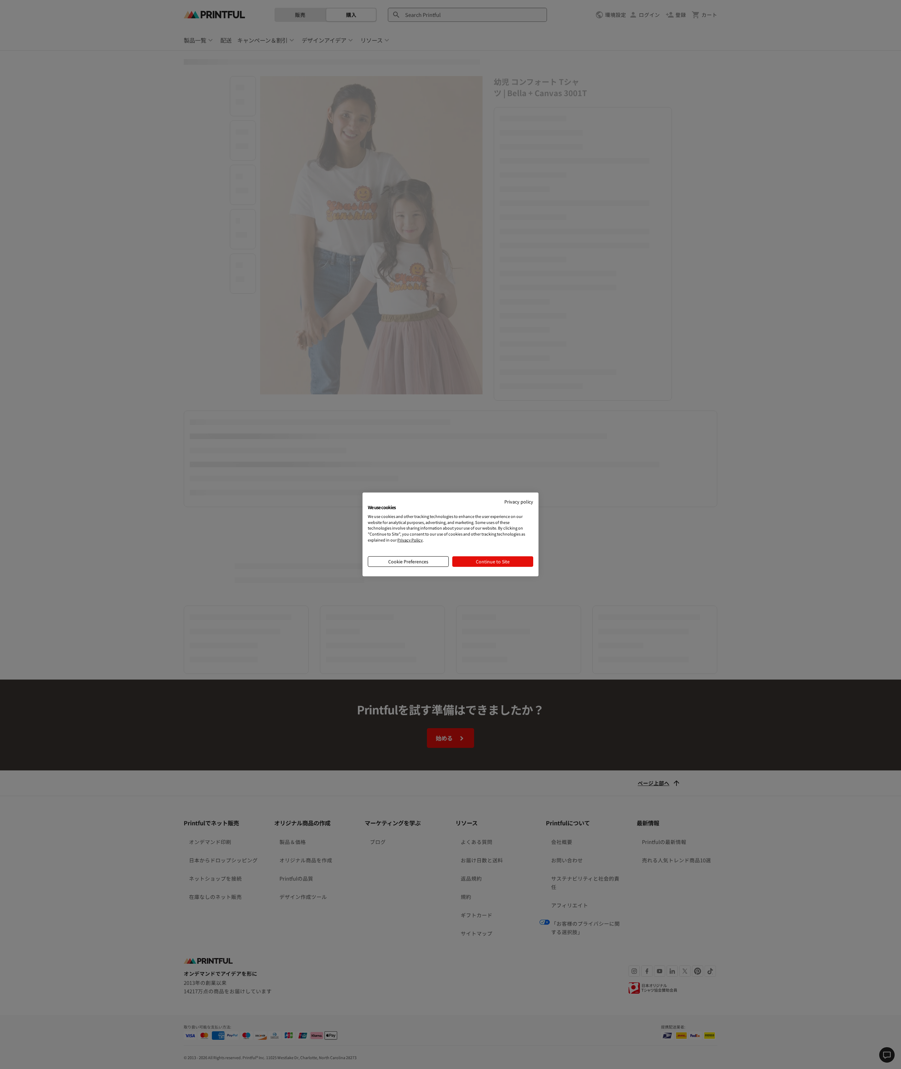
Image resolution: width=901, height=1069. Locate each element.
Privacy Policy (410, 540)
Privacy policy (518, 501)
